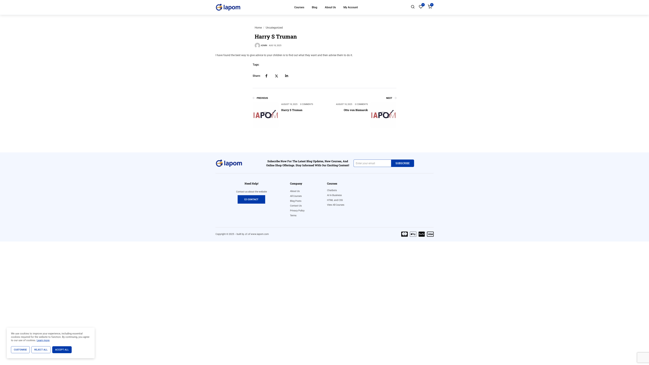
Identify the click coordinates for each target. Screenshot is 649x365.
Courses (299, 7)
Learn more (43, 340)
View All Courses (335, 204)
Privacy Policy (297, 210)
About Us (330, 7)
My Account (350, 7)
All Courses (296, 196)
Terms (293, 215)
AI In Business (334, 195)
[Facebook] (266, 76)
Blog (314, 7)
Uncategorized (274, 27)
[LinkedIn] (286, 76)
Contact (253, 199)
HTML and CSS (335, 200)
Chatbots (332, 190)
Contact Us (296, 205)
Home (258, 27)
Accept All (62, 349)
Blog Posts (295, 201)
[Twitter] (276, 76)
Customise (20, 349)
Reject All (41, 349)
